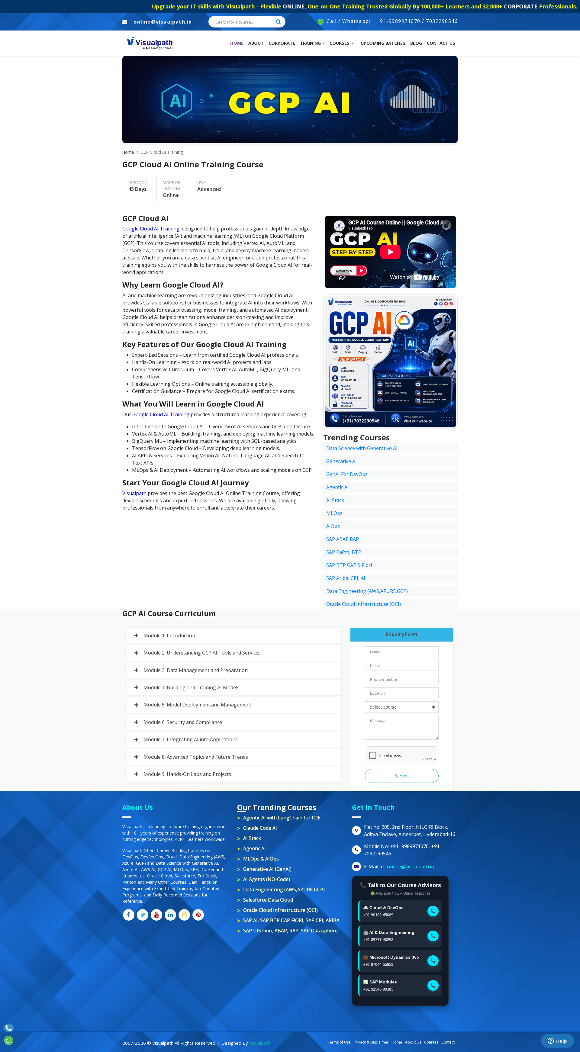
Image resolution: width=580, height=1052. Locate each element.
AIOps (333, 526)
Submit (402, 776)
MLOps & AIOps (261, 858)
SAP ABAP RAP (342, 539)
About (256, 43)
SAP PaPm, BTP (343, 552)
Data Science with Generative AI (362, 448)
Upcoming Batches (383, 43)
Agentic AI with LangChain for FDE (282, 817)
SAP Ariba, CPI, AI (345, 578)
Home (238, 43)
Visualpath (134, 493)
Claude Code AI (260, 828)
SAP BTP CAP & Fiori (349, 565)
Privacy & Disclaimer (371, 1042)
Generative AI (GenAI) (267, 869)
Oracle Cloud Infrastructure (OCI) (363, 604)
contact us (441, 43)
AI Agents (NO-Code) (266, 879)
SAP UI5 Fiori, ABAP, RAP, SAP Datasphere (290, 930)
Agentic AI (337, 487)
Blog (416, 43)
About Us (413, 1042)
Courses (340, 43)
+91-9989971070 (398, 21)
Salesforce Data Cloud (268, 899)
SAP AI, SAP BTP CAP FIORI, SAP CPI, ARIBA (291, 920)
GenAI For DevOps (347, 474)
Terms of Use (339, 1042)
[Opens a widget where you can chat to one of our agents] (557, 1041)
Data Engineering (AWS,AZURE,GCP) (367, 591)
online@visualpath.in (163, 21)
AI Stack (335, 500)
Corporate (282, 43)
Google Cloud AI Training (150, 228)
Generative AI (341, 461)
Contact (448, 1042)
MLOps (334, 513)
